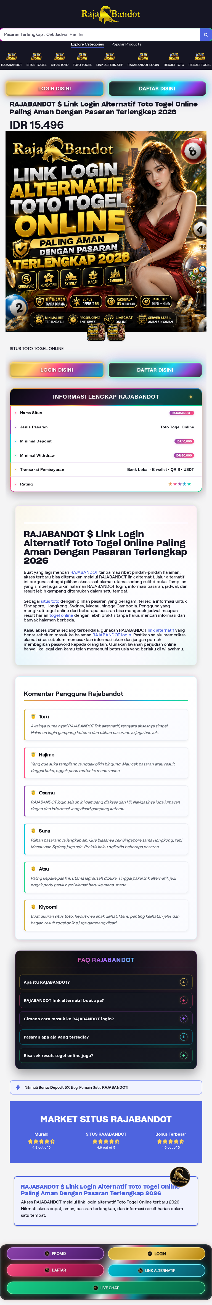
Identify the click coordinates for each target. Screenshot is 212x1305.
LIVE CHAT (109, 1287)
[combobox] (100, 34)
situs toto (50, 601)
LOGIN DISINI (54, 88)
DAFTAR (59, 1270)
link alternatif (161, 630)
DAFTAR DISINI (157, 88)
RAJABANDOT (84, 572)
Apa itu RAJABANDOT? (47, 982)
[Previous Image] (10, 232)
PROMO (59, 1253)
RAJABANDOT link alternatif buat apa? (64, 1000)
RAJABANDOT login (111, 635)
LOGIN (160, 1254)
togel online (61, 615)
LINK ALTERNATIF (160, 1270)
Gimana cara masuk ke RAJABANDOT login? (69, 1018)
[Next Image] (202, 232)
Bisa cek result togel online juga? (58, 1055)
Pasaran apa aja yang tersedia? (56, 1037)
